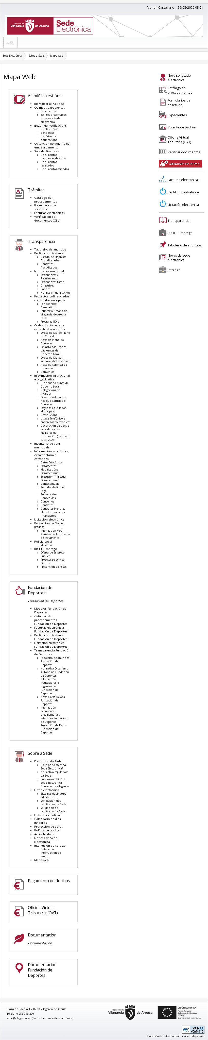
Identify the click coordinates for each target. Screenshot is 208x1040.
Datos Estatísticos (51, 462)
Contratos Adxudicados (49, 265)
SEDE (10, 42)
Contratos (47, 505)
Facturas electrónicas (49, 213)
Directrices (47, 285)
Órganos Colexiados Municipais (53, 409)
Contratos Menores (53, 508)
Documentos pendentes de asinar (54, 156)
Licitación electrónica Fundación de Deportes (50, 644)
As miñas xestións (44, 95)
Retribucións (49, 415)
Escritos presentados (53, 114)
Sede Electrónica (12, 55)
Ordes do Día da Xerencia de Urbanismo (55, 359)
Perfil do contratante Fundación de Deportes (50, 637)
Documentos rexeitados (49, 163)
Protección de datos (48, 826)
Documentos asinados (55, 169)
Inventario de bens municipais (47, 445)
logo (106, 1005)
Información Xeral (52, 530)
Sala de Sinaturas (46, 151)
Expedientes (48, 111)
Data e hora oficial (47, 815)
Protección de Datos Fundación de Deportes (53, 729)
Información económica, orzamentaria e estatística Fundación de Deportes (54, 715)
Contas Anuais (50, 483)
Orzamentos (48, 466)
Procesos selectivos (52, 559)
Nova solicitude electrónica (50, 120)
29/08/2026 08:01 (190, 7)
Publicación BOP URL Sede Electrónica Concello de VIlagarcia (55, 782)
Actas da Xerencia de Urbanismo (54, 366)
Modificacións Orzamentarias (50, 471)
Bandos (45, 289)
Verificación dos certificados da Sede (53, 802)
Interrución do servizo (50, 845)
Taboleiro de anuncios (50, 249)
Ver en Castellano (160, 7)
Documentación (42, 935)
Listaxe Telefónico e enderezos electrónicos (55, 420)
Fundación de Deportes (40, 590)
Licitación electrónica (49, 519)
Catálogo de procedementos (45, 199)
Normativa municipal (49, 271)
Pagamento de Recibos (49, 880)
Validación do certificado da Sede (53, 809)
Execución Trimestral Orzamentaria (53, 478)
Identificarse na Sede (49, 104)
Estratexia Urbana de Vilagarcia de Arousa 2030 (54, 314)
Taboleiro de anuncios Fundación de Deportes (55, 661)
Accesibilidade (44, 834)
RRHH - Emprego (45, 549)
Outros (45, 563)
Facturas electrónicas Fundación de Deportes (50, 629)
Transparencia (41, 241)
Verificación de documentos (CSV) (47, 218)
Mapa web (56, 55)
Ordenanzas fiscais (52, 282)
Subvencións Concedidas (49, 496)
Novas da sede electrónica (179, 257)
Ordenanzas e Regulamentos (50, 276)
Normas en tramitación (55, 292)
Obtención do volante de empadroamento (52, 145)
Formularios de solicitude (45, 207)
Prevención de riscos (53, 566)
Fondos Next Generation (49, 305)
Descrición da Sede (48, 761)
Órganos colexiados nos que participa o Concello (53, 400)
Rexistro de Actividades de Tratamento (55, 536)
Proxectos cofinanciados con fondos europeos (52, 298)
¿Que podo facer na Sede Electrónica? (53, 766)
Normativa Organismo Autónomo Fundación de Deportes (55, 672)
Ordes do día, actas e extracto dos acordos (49, 327)
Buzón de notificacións (50, 125)
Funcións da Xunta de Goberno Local (54, 384)
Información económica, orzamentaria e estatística (51, 455)
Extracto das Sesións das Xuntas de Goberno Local (53, 350)
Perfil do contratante (49, 253)
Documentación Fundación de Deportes (42, 970)
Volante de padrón (182, 127)
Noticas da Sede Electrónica (45, 840)
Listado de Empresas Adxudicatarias (53, 258)
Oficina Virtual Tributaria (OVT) (43, 910)
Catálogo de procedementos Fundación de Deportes (50, 620)
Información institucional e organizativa (52, 377)
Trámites (36, 190)
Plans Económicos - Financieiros (53, 513)
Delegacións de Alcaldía (50, 391)
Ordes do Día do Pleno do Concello (55, 334)
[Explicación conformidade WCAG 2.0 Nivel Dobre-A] (193, 1032)
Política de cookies (47, 830)
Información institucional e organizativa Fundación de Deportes (50, 686)
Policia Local (43, 541)
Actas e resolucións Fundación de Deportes (53, 700)
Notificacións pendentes (49, 131)
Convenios (47, 372)
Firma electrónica (46, 790)
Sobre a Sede (36, 55)
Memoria (46, 545)
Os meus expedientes (49, 107)
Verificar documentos (184, 152)
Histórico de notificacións (49, 138)
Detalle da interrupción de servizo (51, 852)
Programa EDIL (50, 321)
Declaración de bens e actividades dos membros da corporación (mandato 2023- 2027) (55, 433)
